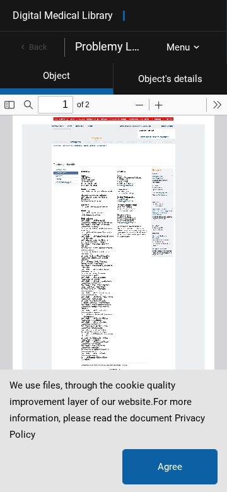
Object (56, 75)
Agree (170, 466)
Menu (178, 47)
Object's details (170, 79)
